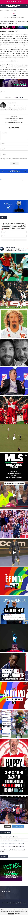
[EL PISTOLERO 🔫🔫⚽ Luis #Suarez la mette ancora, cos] (14, 438)
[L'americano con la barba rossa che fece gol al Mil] (14, 324)
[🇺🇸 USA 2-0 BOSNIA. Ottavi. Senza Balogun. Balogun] (14, 695)
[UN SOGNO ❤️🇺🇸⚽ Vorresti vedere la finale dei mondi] (14, 810)
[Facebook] (7, 1)
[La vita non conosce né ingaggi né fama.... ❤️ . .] (14, 352)
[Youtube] (13, 1)
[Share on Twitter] (19, 97)
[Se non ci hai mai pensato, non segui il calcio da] (14, 495)
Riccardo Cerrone (12, 17)
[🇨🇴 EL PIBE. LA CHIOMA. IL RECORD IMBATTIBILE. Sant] (14, 724)
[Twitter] (9, 1)
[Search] (26, 6)
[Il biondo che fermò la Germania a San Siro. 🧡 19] (14, 267)
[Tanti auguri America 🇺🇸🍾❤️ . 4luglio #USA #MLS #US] (14, 638)
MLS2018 (2, 91)
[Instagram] (11, 1)
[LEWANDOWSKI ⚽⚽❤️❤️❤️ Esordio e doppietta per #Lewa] (14, 410)
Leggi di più (18, 913)
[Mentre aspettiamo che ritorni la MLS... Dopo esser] (14, 553)
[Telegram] (18, 1)
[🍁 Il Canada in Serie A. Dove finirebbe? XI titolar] (14, 781)
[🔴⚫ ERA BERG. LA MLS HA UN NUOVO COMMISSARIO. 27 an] (14, 381)
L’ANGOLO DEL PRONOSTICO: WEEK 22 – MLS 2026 (12, 843)
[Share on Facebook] (17, 97)
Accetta (11, 913)
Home (1, 10)
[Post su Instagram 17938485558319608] (14, 467)
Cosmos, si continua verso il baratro (9, 836)
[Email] (15, 1)
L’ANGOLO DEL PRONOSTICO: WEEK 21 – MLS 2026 (12, 846)
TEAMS (7, 10)
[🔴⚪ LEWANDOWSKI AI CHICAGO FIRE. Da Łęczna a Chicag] (14, 753)
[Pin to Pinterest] (20, 97)
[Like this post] (16, 97)
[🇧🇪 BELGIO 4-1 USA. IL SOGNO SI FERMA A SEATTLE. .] (14, 581)
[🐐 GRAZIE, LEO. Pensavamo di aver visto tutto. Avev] (14, 524)
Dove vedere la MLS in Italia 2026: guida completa (12, 840)
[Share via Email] (22, 97)
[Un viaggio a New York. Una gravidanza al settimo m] (14, 667)
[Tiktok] (20, 1)
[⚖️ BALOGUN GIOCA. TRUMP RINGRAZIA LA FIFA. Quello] (14, 610)
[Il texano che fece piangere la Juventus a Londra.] (14, 295)
